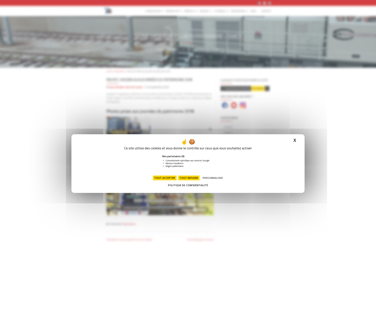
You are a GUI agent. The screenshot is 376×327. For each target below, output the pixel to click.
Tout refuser (189, 178)
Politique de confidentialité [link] (188, 185)
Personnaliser (213, 178)
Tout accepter (164, 178)
